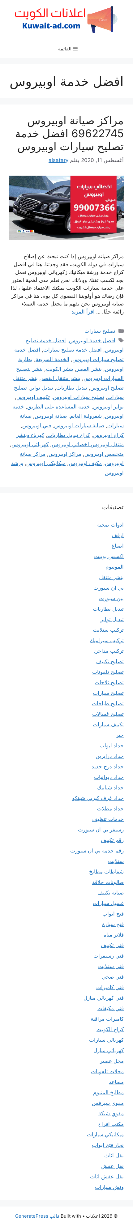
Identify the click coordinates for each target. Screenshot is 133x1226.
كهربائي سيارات (106, 1040)
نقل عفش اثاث (107, 1176)
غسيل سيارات (108, 903)
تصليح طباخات (108, 703)
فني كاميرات (110, 987)
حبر (120, 735)
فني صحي (113, 977)
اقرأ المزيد (83, 312)
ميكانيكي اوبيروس (46, 463)
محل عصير (112, 1061)
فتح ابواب (113, 914)
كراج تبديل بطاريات (68, 435)
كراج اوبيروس (108, 435)
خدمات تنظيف (108, 819)
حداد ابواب (112, 745)
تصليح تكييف (110, 661)
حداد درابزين (110, 756)
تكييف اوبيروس (33, 397)
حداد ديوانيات (109, 777)
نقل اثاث (114, 1155)
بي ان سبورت (108, 588)
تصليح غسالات (108, 714)
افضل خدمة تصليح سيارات (72, 350)
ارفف (118, 535)
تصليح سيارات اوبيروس (78, 397)
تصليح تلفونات (108, 672)
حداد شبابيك (110, 787)
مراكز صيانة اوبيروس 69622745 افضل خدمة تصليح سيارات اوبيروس (69, 133)
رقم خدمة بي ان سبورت (97, 851)
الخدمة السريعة (52, 359)
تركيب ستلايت (108, 630)
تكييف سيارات (108, 724)
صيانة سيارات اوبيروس (79, 425)
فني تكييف (112, 945)
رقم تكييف (112, 840)
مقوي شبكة (111, 1113)
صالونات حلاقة (108, 882)
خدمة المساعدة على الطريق (58, 407)
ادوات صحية (110, 525)
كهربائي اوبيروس (30, 444)
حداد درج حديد (108, 766)
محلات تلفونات (107, 1071)
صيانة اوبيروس (51, 416)
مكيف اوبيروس (85, 463)
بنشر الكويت (59, 369)
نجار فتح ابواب (108, 1145)
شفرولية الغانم (86, 416)
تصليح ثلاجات (109, 682)
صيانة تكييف (110, 893)
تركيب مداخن (109, 651)
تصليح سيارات (99, 331)
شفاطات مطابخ (106, 872)
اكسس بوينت (109, 556)
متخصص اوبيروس (104, 454)
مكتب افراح (111, 1124)
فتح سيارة (113, 924)
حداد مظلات (110, 808)
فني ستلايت (111, 966)
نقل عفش (112, 1166)
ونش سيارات (109, 1187)
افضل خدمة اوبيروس (92, 340)
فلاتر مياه (114, 935)
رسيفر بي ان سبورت (101, 830)
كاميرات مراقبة (107, 1019)
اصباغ (118, 546)
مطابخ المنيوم (108, 1092)
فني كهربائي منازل (104, 998)
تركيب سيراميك (107, 640)
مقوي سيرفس (108, 1103)
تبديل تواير (41, 388)
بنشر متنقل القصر (60, 378)
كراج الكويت (110, 1029)
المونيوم (114, 567)
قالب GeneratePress (37, 1216)
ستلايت (116, 861)
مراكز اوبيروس (65, 454)
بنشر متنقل (111, 577)
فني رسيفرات (108, 956)
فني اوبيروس (36, 425)
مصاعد (116, 1082)
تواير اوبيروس (108, 407)
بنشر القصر (89, 369)
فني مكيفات (110, 1008)
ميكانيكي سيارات (105, 1134)
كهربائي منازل (108, 1050)
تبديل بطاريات (71, 388)
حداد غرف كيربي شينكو (98, 798)
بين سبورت (111, 598)
